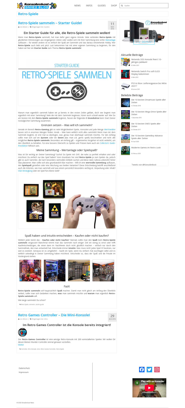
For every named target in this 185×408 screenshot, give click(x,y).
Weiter (21, 344)
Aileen (25, 27)
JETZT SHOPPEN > (144, 41)
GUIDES (102, 5)
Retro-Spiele (24, 304)
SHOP (114, 5)
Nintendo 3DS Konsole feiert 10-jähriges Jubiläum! (146, 60)
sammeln (32, 304)
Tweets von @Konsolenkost (144, 164)
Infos (46, 319)
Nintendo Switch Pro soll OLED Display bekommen (145, 72)
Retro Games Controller (48, 349)
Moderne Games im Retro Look (146, 147)
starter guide (40, 304)
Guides (46, 27)
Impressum (24, 372)
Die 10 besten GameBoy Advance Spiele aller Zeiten (147, 137)
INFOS (89, 5)
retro (38, 349)
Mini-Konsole (32, 349)
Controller (24, 349)
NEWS (77, 5)
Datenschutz (24, 368)
